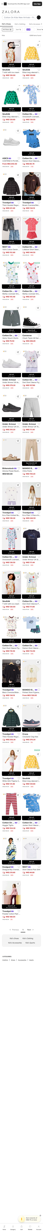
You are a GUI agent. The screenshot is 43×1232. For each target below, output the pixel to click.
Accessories (22, 960)
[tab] (6, 24)
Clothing (5, 960)
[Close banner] (2, 4)
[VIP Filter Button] (29, 29)
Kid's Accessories (15, 943)
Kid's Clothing (28, 938)
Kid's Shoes (14, 938)
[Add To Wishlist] (19, 69)
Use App (37, 4)
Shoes (13, 960)
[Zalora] (21, 12)
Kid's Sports (30, 943)
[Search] (39, 17)
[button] (21, 4)
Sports (31, 960)
